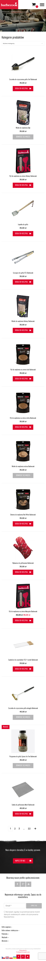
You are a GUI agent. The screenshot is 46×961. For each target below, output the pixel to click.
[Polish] (11, 957)
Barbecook (5, 11)
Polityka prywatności (23, 952)
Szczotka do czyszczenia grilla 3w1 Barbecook (23, 80)
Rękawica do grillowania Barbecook (23, 563)
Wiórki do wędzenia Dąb (23, 128)
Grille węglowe (6, 927)
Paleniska (4, 934)
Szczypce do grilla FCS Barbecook (23, 273)
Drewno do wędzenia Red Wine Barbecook (23, 515)
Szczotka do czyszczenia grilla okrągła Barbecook (23, 708)
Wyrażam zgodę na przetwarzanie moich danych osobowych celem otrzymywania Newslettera (22, 914)
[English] (7, 957)
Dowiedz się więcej (23, 137)
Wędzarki (4, 938)
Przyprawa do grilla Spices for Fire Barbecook (23, 757)
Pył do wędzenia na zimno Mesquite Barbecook (23, 612)
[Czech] (3, 957)
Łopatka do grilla (23, 225)
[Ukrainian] (15, 957)
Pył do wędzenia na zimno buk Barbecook (23, 370)
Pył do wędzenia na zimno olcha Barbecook (23, 418)
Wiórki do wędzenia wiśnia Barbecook (23, 467)
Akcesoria (4, 941)
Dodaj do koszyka (21, 89)
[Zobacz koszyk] (34, 5)
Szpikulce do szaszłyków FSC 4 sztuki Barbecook (23, 660)
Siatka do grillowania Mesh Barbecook (23, 805)
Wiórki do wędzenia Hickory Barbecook (23, 321)
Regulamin (23, 950)
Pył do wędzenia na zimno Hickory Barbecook (23, 176)
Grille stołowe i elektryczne (10, 931)
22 (29, 828)
